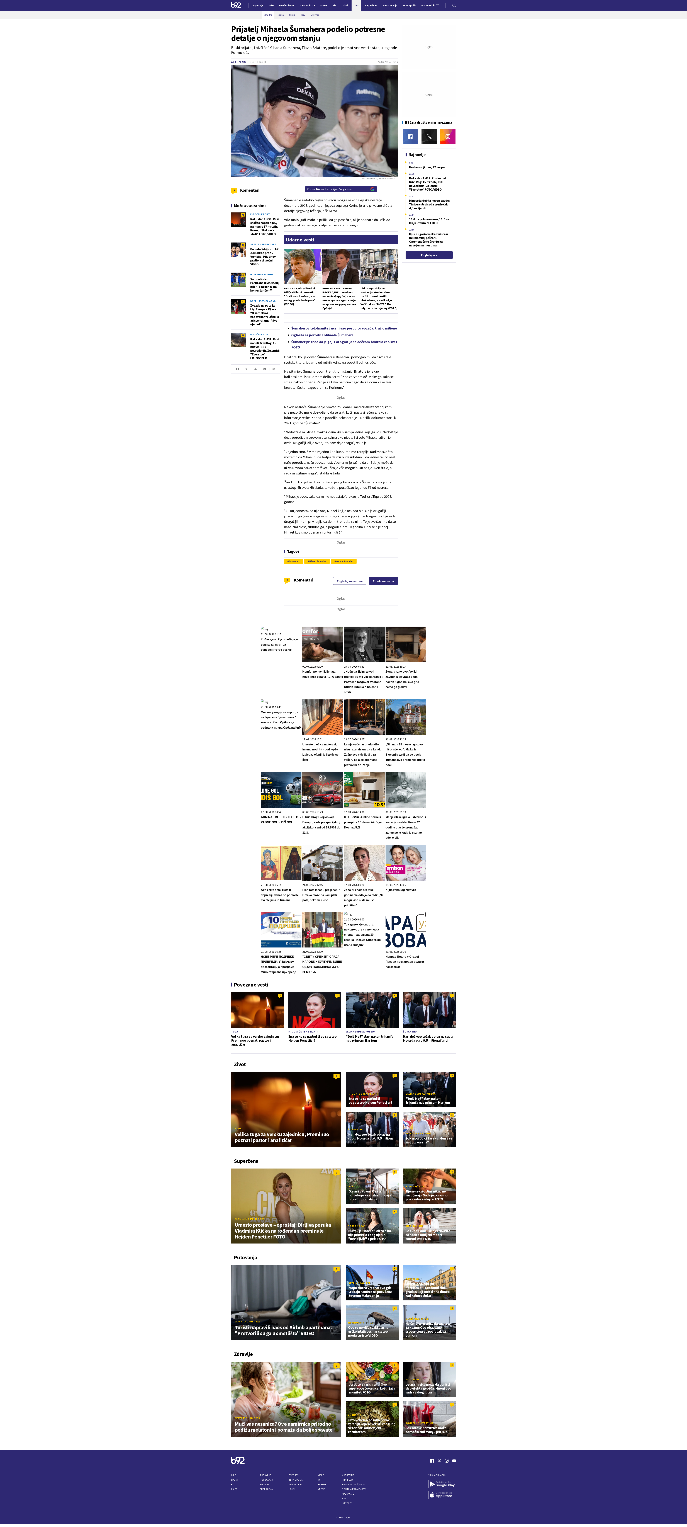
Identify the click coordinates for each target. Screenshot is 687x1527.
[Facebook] (410, 136)
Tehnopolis (296, 1479)
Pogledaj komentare (350, 581)
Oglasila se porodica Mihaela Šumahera (322, 335)
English (322, 1484)
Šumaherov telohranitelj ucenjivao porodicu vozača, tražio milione (344, 328)
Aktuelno (238, 62)
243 (242, 275)
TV (319, 1479)
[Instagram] (447, 136)
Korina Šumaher (344, 561)
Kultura (264, 1484)
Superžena (266, 1489)
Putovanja (266, 1479)
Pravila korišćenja (353, 1484)
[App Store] (442, 1495)
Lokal (292, 1489)
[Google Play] (442, 1484)
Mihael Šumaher (318, 561)
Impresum (347, 1479)
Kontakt (347, 1503)
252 (242, 301)
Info (233, 1475)
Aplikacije (348, 1493)
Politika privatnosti (354, 1489)
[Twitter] (429, 136)
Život (234, 1489)
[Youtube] (454, 1461)
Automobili (295, 1484)
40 (243, 245)
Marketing (348, 1475)
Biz (233, 1484)
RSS (344, 1498)
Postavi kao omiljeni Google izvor (329, 189)
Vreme (321, 1489)
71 (243, 215)
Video (321, 1475)
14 (243, 335)
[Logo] (236, 5)
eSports (294, 1475)
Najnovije (258, 5)
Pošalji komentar (383, 581)
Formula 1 (294, 561)
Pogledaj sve (429, 255)
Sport (234, 1479)
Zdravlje (265, 1475)
